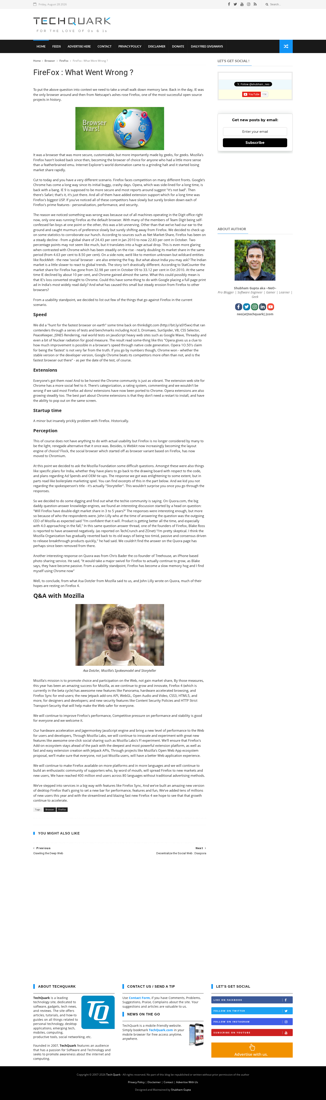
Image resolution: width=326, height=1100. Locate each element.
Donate (178, 46)
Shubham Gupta (181, 1090)
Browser (50, 61)
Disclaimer (156, 46)
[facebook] (229, 4)
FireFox (64, 61)
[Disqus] (119, 916)
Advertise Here (79, 46)
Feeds (56, 46)
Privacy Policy (129, 46)
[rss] (255, 4)
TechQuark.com (161, 1030)
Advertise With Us (187, 1082)
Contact (105, 46)
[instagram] (248, 4)
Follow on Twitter (229, 1010)
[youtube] (242, 4)
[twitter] (235, 4)
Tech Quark (113, 1074)
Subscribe (255, 143)
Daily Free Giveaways (207, 46)
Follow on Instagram (232, 1021)
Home (41, 46)
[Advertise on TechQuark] (252, 1056)
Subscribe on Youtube (232, 1032)
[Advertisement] (212, 24)
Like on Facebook (228, 999)
